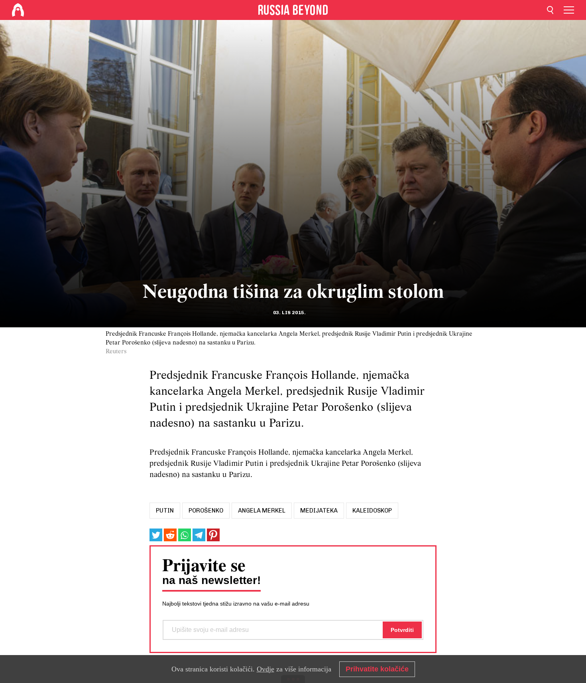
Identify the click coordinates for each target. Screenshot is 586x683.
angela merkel (261, 510)
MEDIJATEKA (319, 510)
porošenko (206, 510)
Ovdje (265, 669)
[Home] (18, 10)
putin (165, 510)
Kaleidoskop (372, 510)
